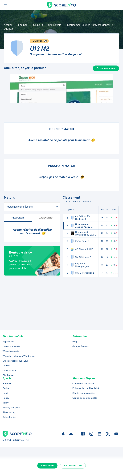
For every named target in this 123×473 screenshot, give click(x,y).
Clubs (36, 25)
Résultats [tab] (18, 217)
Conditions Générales (83, 383)
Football (22, 25)
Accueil (8, 25)
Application (8, 341)
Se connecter (73, 465)
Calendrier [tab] (46, 217)
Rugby (6, 398)
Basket (6, 388)
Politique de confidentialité (85, 388)
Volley (5, 402)
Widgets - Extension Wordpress (18, 356)
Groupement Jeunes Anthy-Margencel (88, 25)
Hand (5, 393)
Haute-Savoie (53, 25)
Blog (74, 341)
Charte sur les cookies (83, 393)
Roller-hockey (9, 417)
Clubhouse (8, 375)
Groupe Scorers (80, 346)
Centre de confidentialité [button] (84, 398)
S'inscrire (47, 465)
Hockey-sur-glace (11, 407)
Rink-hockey (9, 412)
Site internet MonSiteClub (15, 360)
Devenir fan (107, 68)
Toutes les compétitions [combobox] (19, 206)
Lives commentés (11, 346)
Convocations (9, 370)
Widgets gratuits (11, 351)
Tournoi (6, 365)
